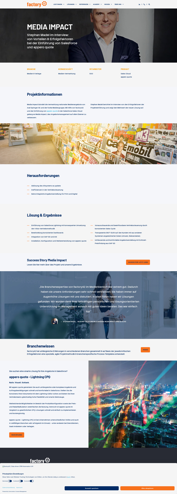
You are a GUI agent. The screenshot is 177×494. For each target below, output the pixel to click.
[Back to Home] (37, 4)
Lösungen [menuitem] (70, 4)
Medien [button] (145, 350)
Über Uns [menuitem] (118, 4)
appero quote (52, 111)
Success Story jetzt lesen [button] (138, 262)
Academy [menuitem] (96, 4)
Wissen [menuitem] (107, 4)
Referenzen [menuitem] (83, 4)
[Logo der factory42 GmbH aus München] (40, 460)
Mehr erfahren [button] (16, 435)
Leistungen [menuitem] (57, 4)
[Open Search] (149, 4)
